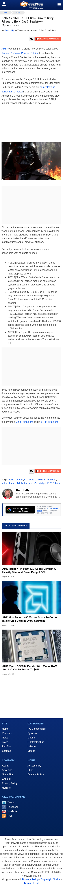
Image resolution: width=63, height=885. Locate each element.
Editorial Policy (36, 774)
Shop (30, 770)
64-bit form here (49, 422)
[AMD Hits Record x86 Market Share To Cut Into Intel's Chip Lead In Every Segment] (31, 597)
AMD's (5, 48)
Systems (32, 733)
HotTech (6, 787)
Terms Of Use (31, 883)
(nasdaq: (51, 479)
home (5, 13)
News (18, 13)
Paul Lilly (23, 490)
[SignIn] (6, 4)
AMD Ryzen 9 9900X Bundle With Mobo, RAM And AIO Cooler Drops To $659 (29, 668)
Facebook (12, 807)
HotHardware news (47, 509)
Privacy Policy (9, 783)
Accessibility (34, 765)
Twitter (11, 802)
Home (5, 728)
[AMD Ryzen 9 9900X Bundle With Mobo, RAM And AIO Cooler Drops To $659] (31, 646)
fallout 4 (6, 483)
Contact (6, 779)
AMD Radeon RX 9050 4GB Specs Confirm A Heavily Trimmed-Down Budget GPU (29, 570)
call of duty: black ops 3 (24, 483)
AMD (12, 479)
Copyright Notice (50, 879)
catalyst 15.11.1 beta (49, 483)
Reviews (6, 733)
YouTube (12, 811)
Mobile (31, 737)
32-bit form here (24, 422)
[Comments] (32, 39)
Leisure (32, 746)
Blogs (5, 742)
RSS (10, 815)
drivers (19, 479)
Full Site (6, 746)
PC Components (37, 728)
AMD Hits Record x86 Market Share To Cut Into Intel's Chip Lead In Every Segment (30, 619)
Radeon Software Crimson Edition (20, 53)
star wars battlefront (34, 479)
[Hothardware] (31, 5)
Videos (31, 751)
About (5, 765)
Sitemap (6, 751)
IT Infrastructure (36, 742)
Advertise (7, 770)
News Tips (7, 774)
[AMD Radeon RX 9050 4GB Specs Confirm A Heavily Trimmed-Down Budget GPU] (31, 548)
